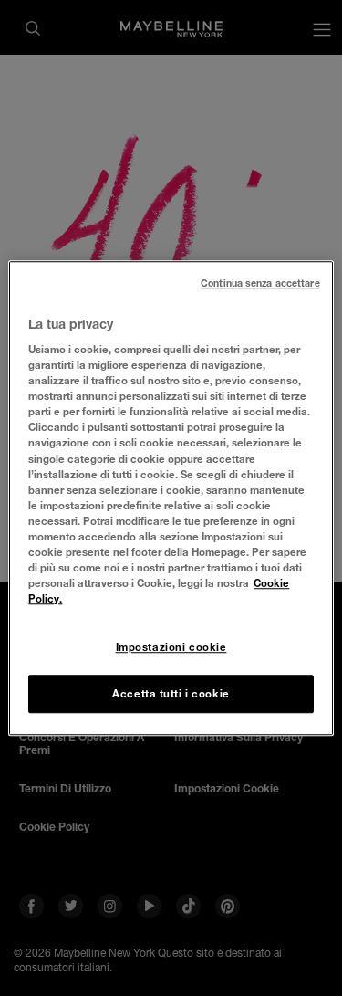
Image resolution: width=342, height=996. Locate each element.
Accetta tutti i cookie (171, 693)
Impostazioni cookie (171, 647)
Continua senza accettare (260, 283)
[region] (170, 498)
